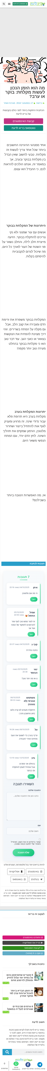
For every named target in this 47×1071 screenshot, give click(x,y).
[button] (9, 4)
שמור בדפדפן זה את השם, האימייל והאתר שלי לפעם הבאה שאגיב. (26, 843)
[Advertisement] (23, 32)
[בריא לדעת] (37, 3)
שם (39, 825)
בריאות (39, 103)
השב (33, 599)
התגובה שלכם (34, 790)
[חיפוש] (7, 1052)
